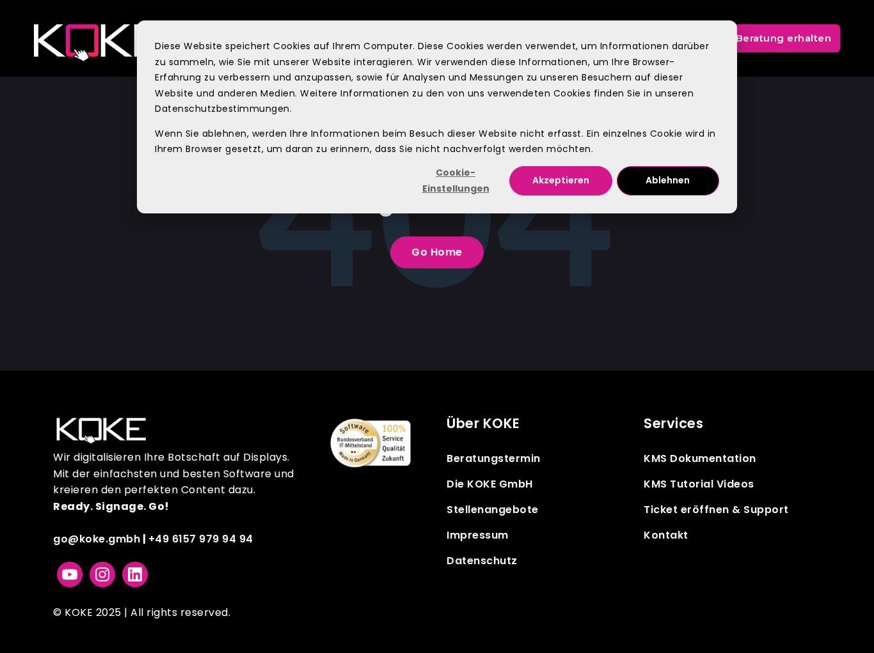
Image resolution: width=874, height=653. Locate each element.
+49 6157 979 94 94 (200, 539)
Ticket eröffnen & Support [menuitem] (716, 509)
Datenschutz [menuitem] (482, 560)
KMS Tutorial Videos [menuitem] (699, 484)
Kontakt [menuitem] (666, 535)
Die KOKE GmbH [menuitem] (490, 484)
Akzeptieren (560, 180)
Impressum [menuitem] (478, 535)
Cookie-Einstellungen (455, 180)
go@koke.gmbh (96, 539)
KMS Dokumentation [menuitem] (700, 458)
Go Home (437, 252)
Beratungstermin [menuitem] (494, 458)
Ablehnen (668, 180)
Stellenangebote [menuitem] (493, 509)
